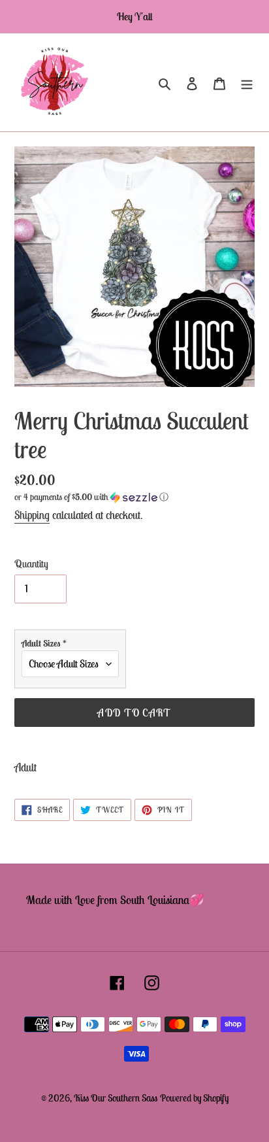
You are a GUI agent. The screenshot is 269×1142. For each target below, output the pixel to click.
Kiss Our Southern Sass (115, 1098)
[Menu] (247, 82)
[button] (91, 497)
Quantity (31, 563)
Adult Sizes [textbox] (44, 643)
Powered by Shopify (194, 1098)
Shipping (32, 515)
